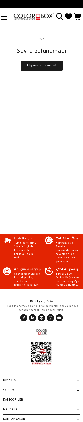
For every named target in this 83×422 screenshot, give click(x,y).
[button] (59, 16)
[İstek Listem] (68, 16)
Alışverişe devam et (42, 66)
